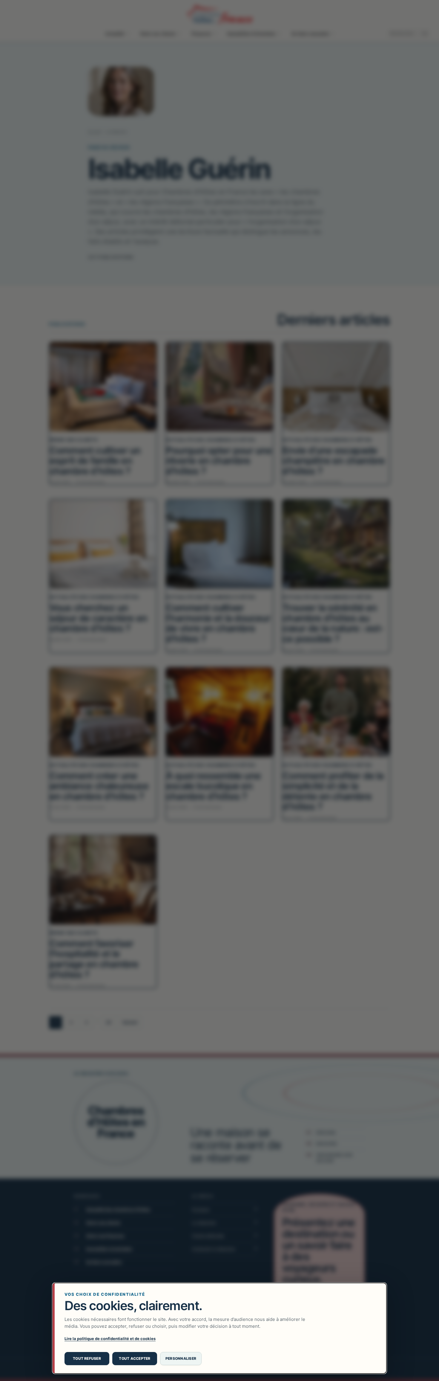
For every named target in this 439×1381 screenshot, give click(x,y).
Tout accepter (134, 1358)
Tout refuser (87, 1358)
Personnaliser (180, 1358)
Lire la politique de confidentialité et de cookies (110, 1338)
